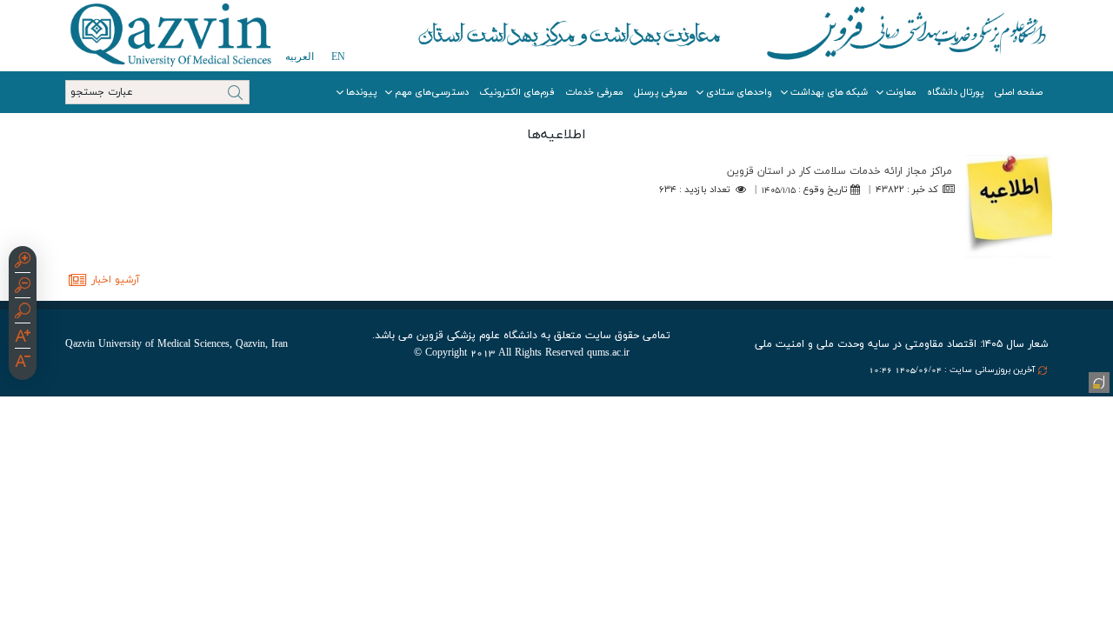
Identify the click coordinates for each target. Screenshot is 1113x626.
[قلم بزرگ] (22, 338)
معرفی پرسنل (661, 92)
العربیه (299, 56)
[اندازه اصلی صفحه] (22, 313)
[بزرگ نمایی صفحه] (22, 262)
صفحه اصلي (1018, 92)
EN (338, 56)
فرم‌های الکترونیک (517, 92)
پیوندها (361, 92)
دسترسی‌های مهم (432, 92)
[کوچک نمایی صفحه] (22, 287)
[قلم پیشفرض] (22, 363)
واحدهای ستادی (739, 92)
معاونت (901, 92)
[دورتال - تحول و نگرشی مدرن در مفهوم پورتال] (1097, 381)
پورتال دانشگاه (955, 92)
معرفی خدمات (594, 92)
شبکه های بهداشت (829, 92)
